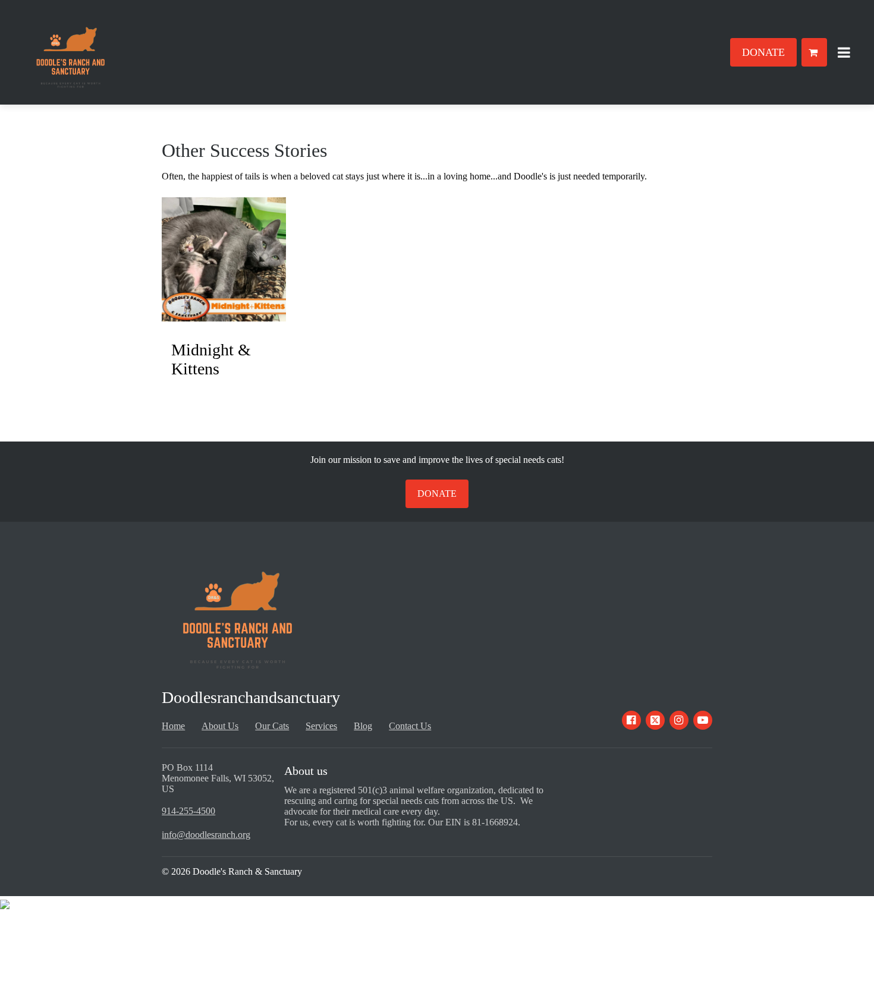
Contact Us (410, 726)
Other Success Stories (244, 150)
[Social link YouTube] (702, 720)
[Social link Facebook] (631, 720)
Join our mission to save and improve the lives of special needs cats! (437, 460)
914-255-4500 (188, 811)
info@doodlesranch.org (206, 835)
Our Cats (272, 726)
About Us (220, 726)
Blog (363, 726)
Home (173, 726)
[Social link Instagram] (678, 720)
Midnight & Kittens (211, 359)
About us (306, 770)
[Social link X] (655, 720)
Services (321, 726)
